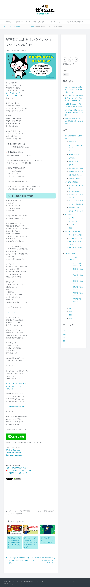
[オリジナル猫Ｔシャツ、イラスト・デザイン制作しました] (47, 529)
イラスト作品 (69, 214)
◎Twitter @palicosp (13, 450)
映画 (70, 312)
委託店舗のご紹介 (74, 207)
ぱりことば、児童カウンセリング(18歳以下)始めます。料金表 (74, 112)
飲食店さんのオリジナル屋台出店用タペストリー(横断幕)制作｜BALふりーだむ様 (14, 542)
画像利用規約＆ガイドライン (75, 22)
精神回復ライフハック (76, 172)
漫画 (70, 228)
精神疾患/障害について (76, 175)
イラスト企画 (73, 221)
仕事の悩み (72, 158)
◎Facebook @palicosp (13, 452)
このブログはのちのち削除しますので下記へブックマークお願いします (74, 89)
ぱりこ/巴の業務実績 (15, 26)
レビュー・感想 (70, 254)
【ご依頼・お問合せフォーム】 (16, 406)
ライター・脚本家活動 (76, 204)
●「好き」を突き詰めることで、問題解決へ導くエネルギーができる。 (74, 121)
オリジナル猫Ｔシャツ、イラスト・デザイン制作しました (47, 540)
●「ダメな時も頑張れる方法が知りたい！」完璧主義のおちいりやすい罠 (42, 560)
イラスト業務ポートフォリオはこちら (19, 470)
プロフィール (10, 22)
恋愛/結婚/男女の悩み (76, 168)
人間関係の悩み (74, 154)
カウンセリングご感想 (76, 238)
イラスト (72, 218)
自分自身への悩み (74, 178)
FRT (85, 581)
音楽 (70, 318)
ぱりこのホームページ (23, 22)
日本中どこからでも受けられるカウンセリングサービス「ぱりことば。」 (16, 386)
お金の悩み (72, 142)
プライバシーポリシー (57, 22)
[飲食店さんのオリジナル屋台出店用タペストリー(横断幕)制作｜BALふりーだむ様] (14, 529)
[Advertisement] (31, 495)
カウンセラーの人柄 (75, 235)
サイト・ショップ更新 (28, 26)
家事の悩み (72, 165)
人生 (70, 151)
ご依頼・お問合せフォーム (40, 22)
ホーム (6, 26)
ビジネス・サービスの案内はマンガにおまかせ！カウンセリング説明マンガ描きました (30, 542)
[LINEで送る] (17, 478)
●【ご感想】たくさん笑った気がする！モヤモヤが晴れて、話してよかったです (74, 98)
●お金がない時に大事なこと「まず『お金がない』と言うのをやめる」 (19, 560)
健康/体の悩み (73, 161)
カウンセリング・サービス (73, 231)
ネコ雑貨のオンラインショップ (17, 473)
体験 (70, 308)
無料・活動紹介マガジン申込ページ (18, 468)
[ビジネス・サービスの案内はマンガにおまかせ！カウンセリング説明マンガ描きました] (30, 529)
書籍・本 (72, 315)
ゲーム (71, 305)
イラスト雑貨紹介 (74, 191)
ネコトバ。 (72, 224)
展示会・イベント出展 (76, 211)
